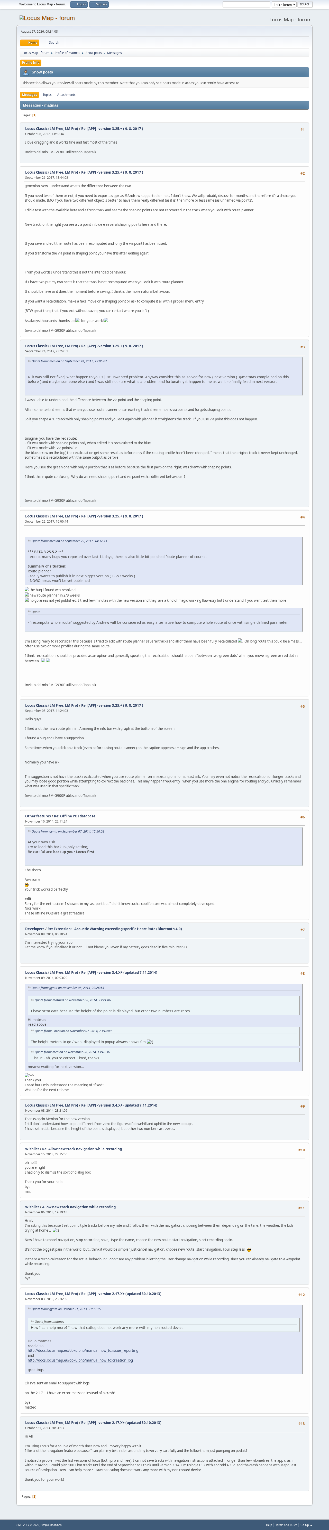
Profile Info (30, 62)
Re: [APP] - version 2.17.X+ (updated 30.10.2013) (121, 1293)
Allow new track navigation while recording (79, 1207)
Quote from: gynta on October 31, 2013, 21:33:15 (66, 1309)
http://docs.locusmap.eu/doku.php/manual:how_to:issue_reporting (83, 1350)
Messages (29, 94)
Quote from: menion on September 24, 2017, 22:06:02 (69, 361)
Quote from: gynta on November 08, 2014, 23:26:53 (68, 988)
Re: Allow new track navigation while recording (82, 1149)
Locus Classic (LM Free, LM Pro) (51, 128)
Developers (34, 929)
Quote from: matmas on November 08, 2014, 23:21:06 (73, 1000)
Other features (38, 816)
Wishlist (32, 1149)
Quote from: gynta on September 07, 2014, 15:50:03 (68, 831)
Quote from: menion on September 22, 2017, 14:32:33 (69, 541)
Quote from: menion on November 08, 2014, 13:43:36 (72, 1052)
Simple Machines (51, 1524)
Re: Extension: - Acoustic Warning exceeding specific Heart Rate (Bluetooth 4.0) (115, 929)
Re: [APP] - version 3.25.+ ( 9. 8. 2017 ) (112, 128)
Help (269, 1525)
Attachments (66, 94)
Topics (47, 94)
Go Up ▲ (306, 1525)
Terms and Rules (286, 1525)
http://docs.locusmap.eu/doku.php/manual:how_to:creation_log (80, 1360)
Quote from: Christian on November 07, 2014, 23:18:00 (73, 1031)
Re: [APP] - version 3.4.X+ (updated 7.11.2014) (119, 972)
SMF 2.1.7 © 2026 (27, 1524)
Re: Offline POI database (74, 816)
